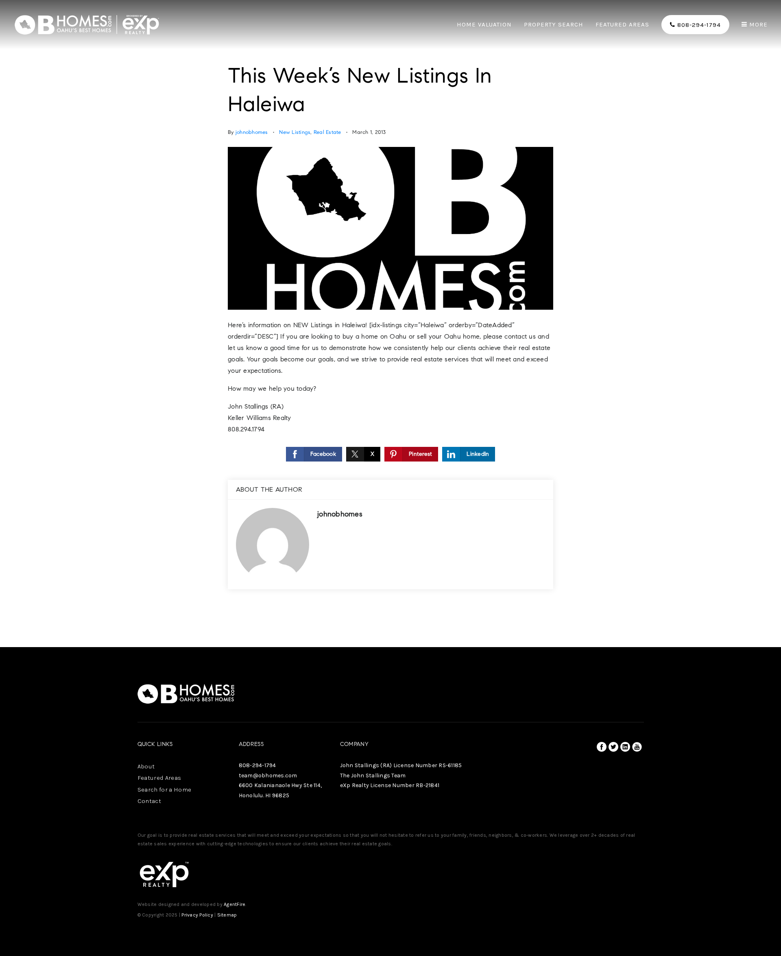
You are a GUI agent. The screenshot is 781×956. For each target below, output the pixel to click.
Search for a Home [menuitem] (164, 789)
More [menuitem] (757, 24)
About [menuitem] (146, 766)
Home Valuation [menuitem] (484, 25)
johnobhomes (252, 132)
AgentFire (234, 904)
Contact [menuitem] (149, 801)
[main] (390, 323)
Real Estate (327, 132)
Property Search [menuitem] (553, 25)
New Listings (294, 132)
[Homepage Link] (87, 24)
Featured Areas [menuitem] (622, 25)
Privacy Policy (197, 915)
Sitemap (227, 915)
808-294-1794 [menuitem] (698, 24)
